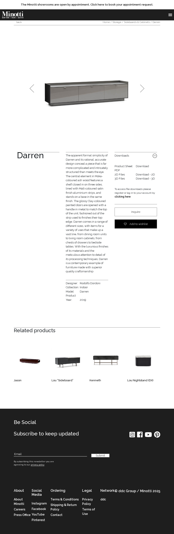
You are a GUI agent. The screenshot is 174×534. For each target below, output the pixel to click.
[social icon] (132, 436)
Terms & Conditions (65, 499)
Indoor (84, 287)
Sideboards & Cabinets (137, 22)
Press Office (22, 515)
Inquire (135, 211)
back (19, 22)
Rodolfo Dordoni (90, 283)
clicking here (123, 196)
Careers (19, 509)
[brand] (12, 14)
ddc (103, 499)
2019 (83, 299)
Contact (56, 515)
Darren (84, 291)
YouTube (38, 514)
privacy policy (37, 464)
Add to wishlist (138, 224)
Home (106, 22)
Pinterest (38, 520)
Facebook (39, 509)
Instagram (39, 503)
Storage (116, 22)
